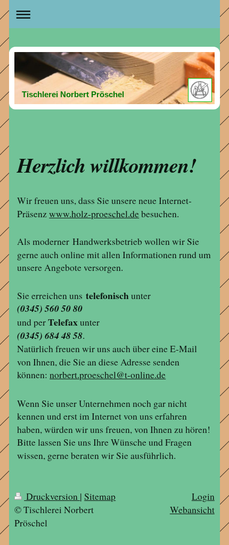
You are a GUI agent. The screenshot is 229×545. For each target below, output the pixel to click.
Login (203, 496)
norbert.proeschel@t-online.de (108, 374)
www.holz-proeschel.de (94, 213)
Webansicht (192, 509)
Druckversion (52, 496)
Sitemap (100, 496)
